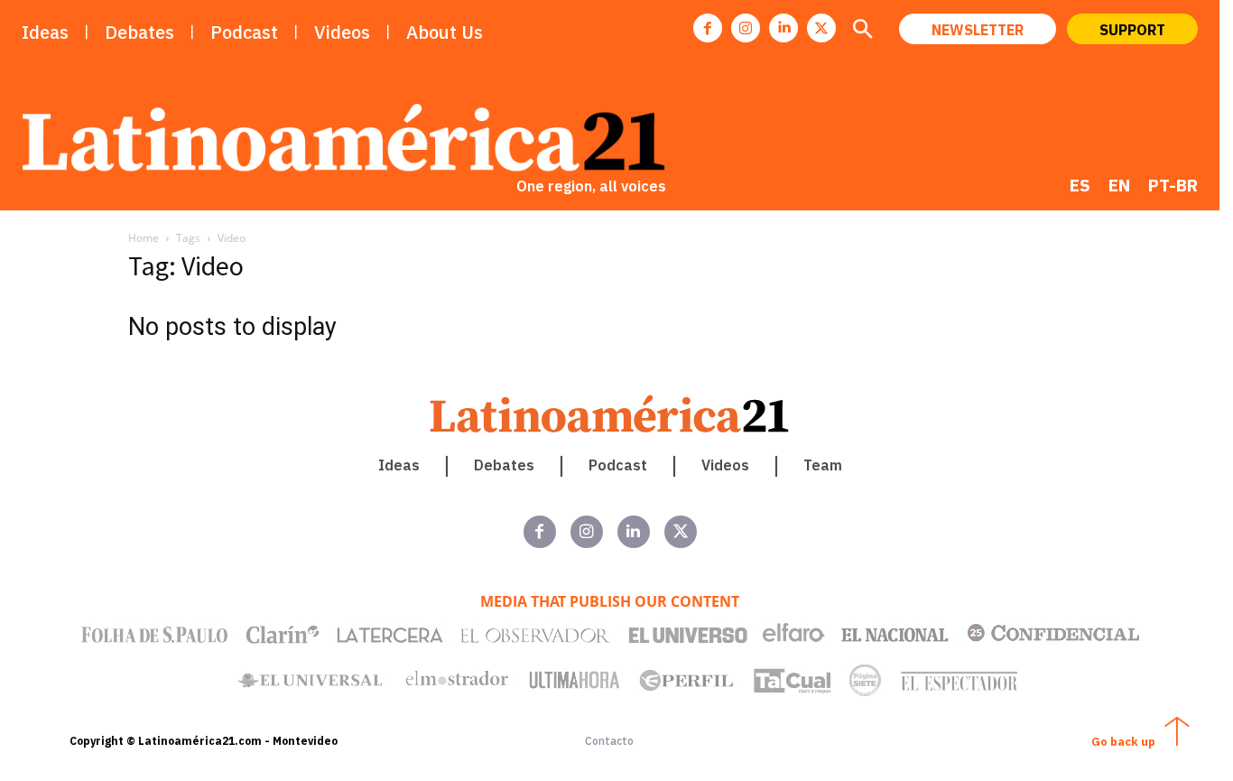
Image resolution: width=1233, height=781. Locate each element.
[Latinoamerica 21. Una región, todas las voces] (610, 414)
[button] (862, 31)
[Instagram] (745, 28)
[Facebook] (707, 28)
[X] (821, 28)
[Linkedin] (783, 28)
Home (143, 238)
